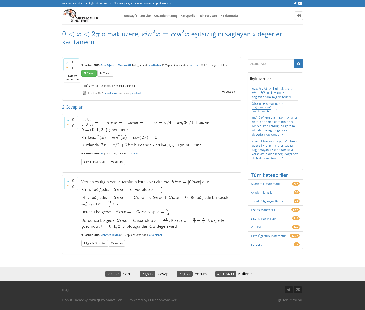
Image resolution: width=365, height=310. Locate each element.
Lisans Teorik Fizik (263, 218)
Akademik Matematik (266, 184)
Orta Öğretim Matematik (116, 65)
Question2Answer (162, 300)
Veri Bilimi (258, 227)
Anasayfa (130, 16)
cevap (90, 73)
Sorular (145, 16)
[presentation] (81, 34)
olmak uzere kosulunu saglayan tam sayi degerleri (272, 93)
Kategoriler (189, 16)
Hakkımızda (229, 16)
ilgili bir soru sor (96, 162)
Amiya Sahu (115, 300)
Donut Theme (73, 300)
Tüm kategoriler (269, 174)
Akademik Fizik (261, 192)
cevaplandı (137, 153)
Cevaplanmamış (165, 16)
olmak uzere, (268, 107)
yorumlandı (135, 93)
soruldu (193, 65)
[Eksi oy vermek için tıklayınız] (67, 67)
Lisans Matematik (263, 210)
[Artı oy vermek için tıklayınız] (67, 63)
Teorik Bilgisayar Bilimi (267, 201)
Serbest (256, 244)
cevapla (230, 92)
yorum (107, 73)
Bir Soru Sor (208, 16)
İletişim (66, 290)
